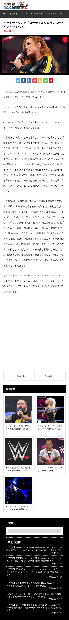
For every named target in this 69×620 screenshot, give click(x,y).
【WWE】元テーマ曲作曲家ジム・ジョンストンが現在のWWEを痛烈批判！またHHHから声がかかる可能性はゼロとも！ (34, 608)
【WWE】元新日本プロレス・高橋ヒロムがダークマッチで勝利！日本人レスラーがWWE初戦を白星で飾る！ (34, 559)
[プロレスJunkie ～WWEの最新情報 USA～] (15, 6)
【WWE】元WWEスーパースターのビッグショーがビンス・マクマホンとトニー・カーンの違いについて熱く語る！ (32, 572)
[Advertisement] (34, 333)
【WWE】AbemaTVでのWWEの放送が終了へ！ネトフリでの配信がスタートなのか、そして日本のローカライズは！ (34, 548)
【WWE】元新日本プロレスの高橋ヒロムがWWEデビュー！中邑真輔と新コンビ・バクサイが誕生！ (32, 584)
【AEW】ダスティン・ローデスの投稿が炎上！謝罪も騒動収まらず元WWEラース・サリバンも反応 (33, 595)
